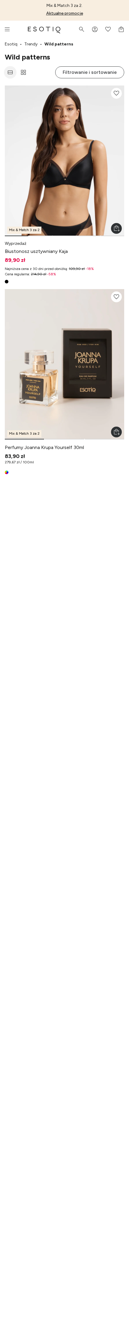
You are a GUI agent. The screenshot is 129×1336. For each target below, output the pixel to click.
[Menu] (7, 29)
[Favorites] (108, 29)
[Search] (81, 29)
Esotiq (11, 44)
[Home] (44, 29)
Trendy (31, 44)
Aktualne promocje (64, 13)
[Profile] (94, 29)
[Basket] (121, 29)
